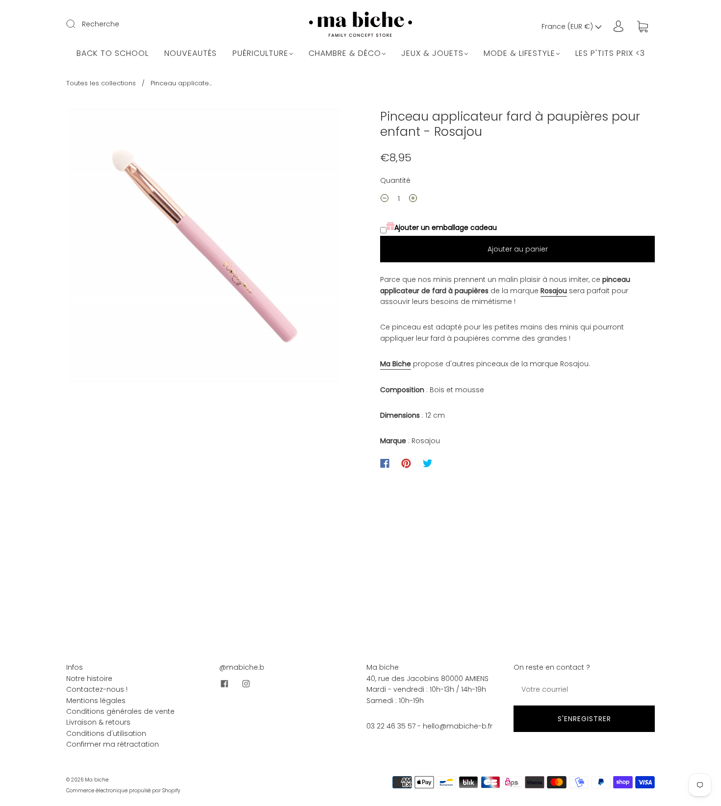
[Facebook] (384, 463)
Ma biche (96, 779)
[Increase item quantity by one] (413, 199)
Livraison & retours (98, 722)
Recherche (100, 24)
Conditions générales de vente (120, 711)
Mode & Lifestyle (519, 53)
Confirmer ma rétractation (112, 744)
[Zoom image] (203, 247)
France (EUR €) (568, 26)
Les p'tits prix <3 (610, 53)
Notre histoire (89, 678)
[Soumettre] (77, 23)
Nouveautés (190, 53)
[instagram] (246, 684)
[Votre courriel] (584, 689)
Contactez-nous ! (97, 689)
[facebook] (224, 684)
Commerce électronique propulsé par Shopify (123, 790)
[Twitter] (427, 463)
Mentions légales (96, 700)
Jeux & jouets (432, 53)
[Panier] (642, 26)
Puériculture (260, 53)
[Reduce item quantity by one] (384, 199)
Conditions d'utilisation (106, 733)
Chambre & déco (345, 53)
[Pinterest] (406, 463)
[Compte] (618, 26)
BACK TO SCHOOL (113, 53)
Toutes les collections (101, 83)
